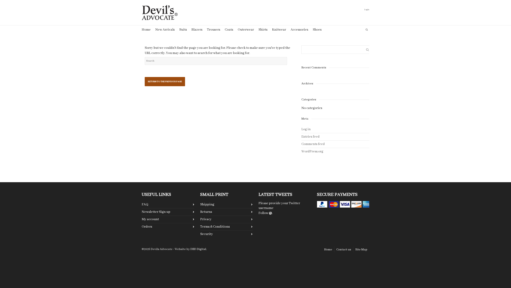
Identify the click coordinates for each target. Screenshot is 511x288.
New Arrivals (165, 30)
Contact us (343, 249)
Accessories (299, 30)
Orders (147, 227)
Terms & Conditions (215, 227)
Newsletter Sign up (156, 212)
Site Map (361, 249)
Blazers (196, 30)
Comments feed (313, 144)
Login (366, 9)
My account (150, 219)
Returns (206, 212)
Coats (229, 30)
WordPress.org (312, 151)
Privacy (206, 219)
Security (206, 234)
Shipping (207, 204)
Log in (306, 129)
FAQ (145, 204)
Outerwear (246, 30)
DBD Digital (198, 249)
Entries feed (310, 137)
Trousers (213, 30)
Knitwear (279, 30)
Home (146, 30)
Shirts (262, 30)
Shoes (317, 30)
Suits (183, 30)
